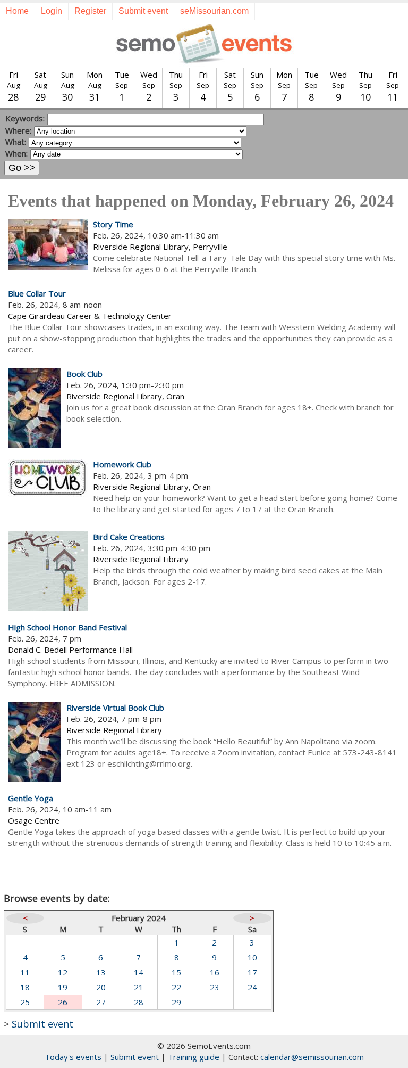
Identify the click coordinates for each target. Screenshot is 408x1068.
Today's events (73, 1056)
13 (101, 972)
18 (25, 987)
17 (252, 972)
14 (138, 972)
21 (138, 987)
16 (214, 972)
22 (176, 987)
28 (138, 1002)
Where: (18, 130)
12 (62, 972)
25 (25, 1002)
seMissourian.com (214, 10)
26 (62, 1002)
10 (252, 957)
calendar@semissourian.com (312, 1056)
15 (176, 972)
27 (101, 1002)
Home (17, 10)
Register (90, 10)
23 (214, 987)
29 (176, 1002)
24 (252, 987)
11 (25, 972)
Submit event (143, 10)
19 (62, 987)
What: (15, 141)
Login (51, 10)
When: (16, 153)
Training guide (193, 1056)
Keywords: (25, 118)
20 (101, 987)
